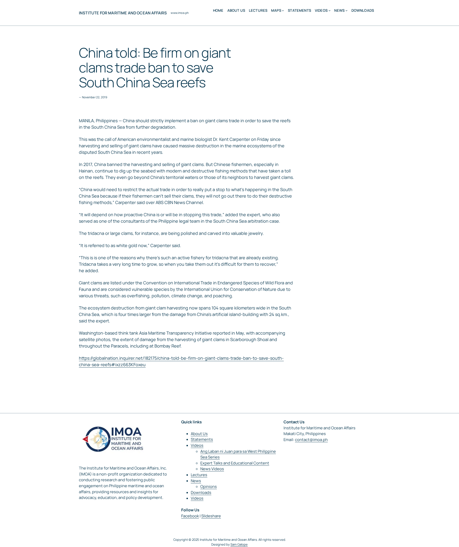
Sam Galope (239, 544)
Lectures (199, 474)
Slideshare (211, 516)
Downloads (201, 492)
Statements (202, 439)
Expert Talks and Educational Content (234, 463)
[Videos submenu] (329, 10)
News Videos (212, 468)
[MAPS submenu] (283, 10)
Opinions (208, 486)
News (196, 480)
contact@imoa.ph (311, 439)
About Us (199, 433)
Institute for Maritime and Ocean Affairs (123, 13)
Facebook (190, 516)
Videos (197, 445)
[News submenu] (346, 10)
